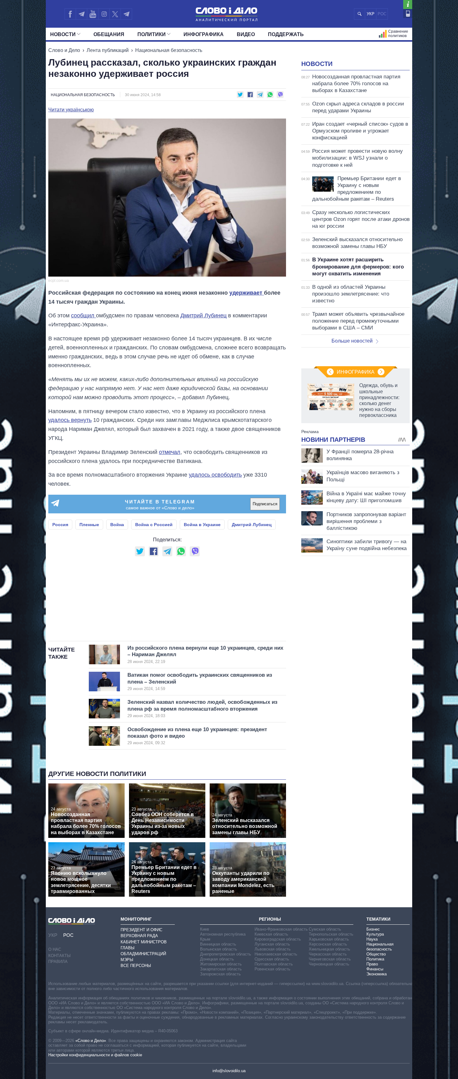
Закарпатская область (221, 969)
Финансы (374, 969)
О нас (54, 949)
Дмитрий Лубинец (203, 315)
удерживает (246, 293)
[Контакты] (407, 13)
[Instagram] (104, 14)
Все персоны (136, 965)
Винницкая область (218, 944)
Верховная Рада (139, 935)
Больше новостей (352, 340)
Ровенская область (272, 969)
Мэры (127, 959)
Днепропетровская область (225, 954)
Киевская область (271, 934)
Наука (372, 939)
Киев (204, 929)
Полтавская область (274, 964)
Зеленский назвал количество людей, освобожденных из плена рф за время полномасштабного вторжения (202, 708)
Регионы (270, 919)
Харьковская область (329, 939)
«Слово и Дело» (90, 1040)
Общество (376, 954)
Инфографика (204, 34)
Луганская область (272, 944)
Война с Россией (154, 524)
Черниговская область (330, 959)
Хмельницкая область (329, 949)
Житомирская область (221, 964)
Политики (151, 34)
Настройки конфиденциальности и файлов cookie (95, 1055)
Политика (375, 959)
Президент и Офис (141, 929)
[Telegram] (81, 14)
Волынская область (218, 949)
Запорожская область (220, 974)
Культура (375, 934)
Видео (246, 34)
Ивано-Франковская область (281, 929)
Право (372, 964)
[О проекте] (407, 4)
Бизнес (373, 929)
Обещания (108, 34)
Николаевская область (276, 954)
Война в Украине (202, 524)
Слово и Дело (64, 50)
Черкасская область (328, 954)
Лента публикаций (108, 50)
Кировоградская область (278, 939)
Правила (58, 961)
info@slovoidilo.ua (229, 1070)
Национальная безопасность (168, 50)
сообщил (83, 315)
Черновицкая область (329, 964)
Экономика (376, 974)
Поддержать (286, 34)
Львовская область (273, 949)
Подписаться (265, 504)
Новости (63, 34)
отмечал (169, 452)
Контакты (59, 955)
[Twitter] (115, 14)
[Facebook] (70, 14)
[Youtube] (92, 14)
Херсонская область (328, 944)
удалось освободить (215, 475)
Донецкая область (217, 959)
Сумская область (325, 929)
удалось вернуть (70, 420)
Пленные (89, 524)
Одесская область (272, 959)
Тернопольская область (331, 934)
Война (117, 524)
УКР (371, 14)
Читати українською (71, 109)
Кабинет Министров (144, 942)
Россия (60, 524)
